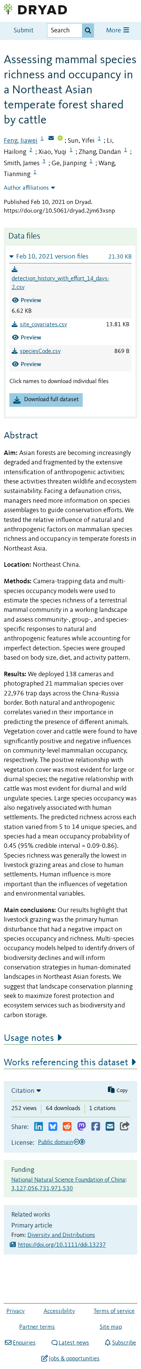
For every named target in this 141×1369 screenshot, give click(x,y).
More (114, 30)
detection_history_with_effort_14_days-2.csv (60, 283)
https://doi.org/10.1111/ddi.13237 (62, 1245)
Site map (111, 1327)
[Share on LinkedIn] (38, 1126)
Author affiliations (26, 188)
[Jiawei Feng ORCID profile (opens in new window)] (60, 138)
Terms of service (114, 1311)
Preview (31, 300)
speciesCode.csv (40, 351)
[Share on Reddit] (67, 1126)
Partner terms (37, 1327)
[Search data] (88, 30)
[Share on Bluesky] (53, 1126)
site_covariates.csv (43, 325)
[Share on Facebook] (95, 1126)
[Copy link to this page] (125, 1127)
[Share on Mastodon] (81, 1126)
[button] (70, 256)
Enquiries (24, 1343)
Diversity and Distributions (61, 1235)
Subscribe (124, 1343)
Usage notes (29, 1038)
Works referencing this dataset (66, 1063)
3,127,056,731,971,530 (42, 1189)
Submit (23, 30)
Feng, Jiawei (21, 140)
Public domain (55, 1142)
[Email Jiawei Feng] (51, 138)
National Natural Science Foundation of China (68, 1180)
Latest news (74, 1343)
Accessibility (59, 1311)
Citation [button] (23, 1091)
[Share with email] (110, 1126)
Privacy (15, 1311)
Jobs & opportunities (74, 1359)
